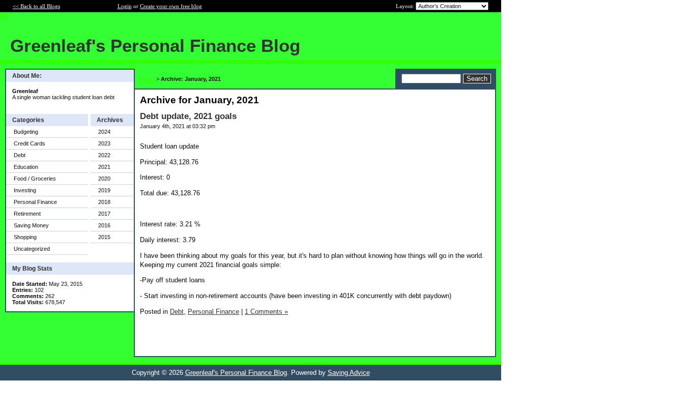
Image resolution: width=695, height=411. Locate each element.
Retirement (27, 214)
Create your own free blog (171, 6)
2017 (104, 214)
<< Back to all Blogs (36, 6)
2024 (104, 132)
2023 (104, 143)
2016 (104, 225)
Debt (19, 155)
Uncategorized (32, 249)
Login (125, 6)
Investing (25, 190)
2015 (104, 237)
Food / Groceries (35, 178)
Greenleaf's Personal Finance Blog (236, 372)
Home (147, 79)
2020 (104, 178)
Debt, (178, 311)
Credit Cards (29, 143)
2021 (104, 167)
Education (26, 167)
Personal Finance (35, 202)
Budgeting (26, 132)
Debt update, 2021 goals (188, 116)
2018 (104, 202)
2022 (104, 155)
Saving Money (31, 225)
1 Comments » (266, 311)
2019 (104, 190)
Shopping (25, 237)
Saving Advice (349, 372)
